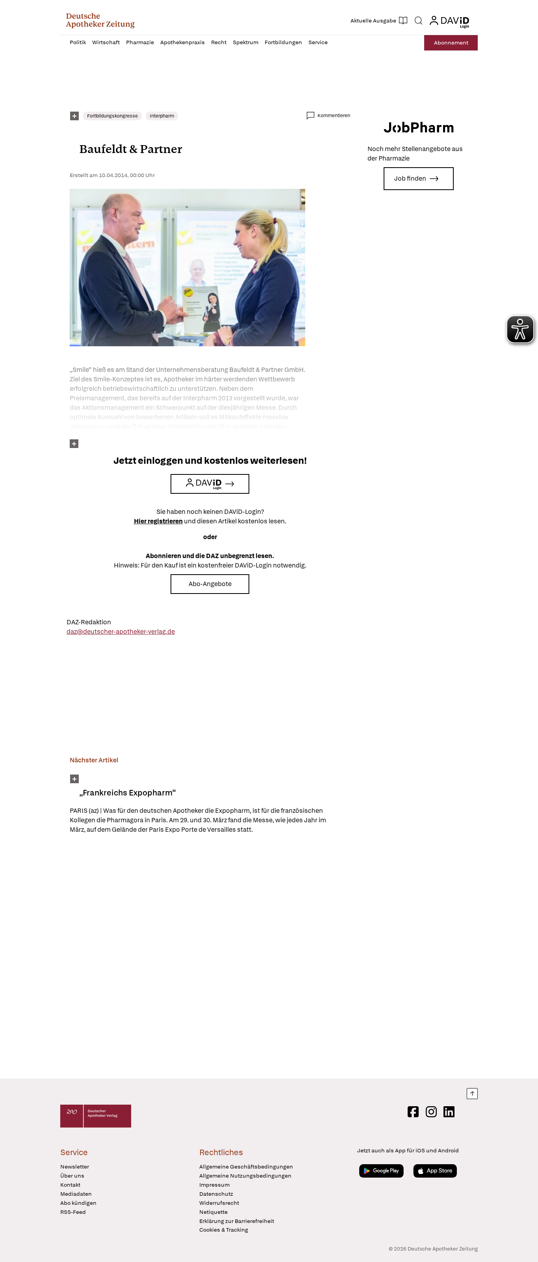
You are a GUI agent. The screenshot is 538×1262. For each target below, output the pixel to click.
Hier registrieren (158, 521)
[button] (100, 20)
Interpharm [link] (162, 116)
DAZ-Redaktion (89, 622)
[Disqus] (210, 957)
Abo (451, 42)
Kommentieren (333, 115)
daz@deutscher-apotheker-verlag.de (121, 631)
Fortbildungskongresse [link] (112, 116)
